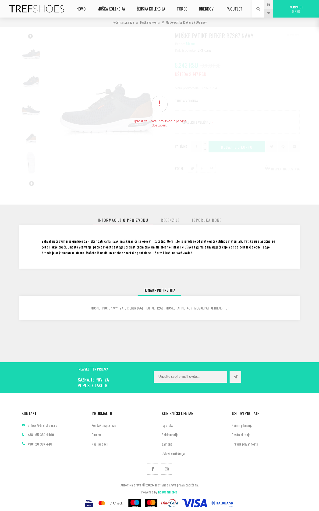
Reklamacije (170, 434)
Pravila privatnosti (245, 443)
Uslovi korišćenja (173, 453)
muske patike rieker (209, 307)
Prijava (272, 4)
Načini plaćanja (242, 425)
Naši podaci (100, 443)
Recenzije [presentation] (170, 220)
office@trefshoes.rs (42, 425)
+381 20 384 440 (40, 443)
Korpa (295, 9)
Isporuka (168, 425)
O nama (97, 434)
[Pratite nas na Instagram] (166, 469)
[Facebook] (152, 469)
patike (150, 307)
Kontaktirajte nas (104, 425)
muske (95, 307)
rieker (131, 307)
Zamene (167, 443)
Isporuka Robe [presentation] (206, 220)
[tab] (123, 220)
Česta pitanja (241, 434)
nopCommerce (168, 491)
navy (114, 307)
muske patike (175, 307)
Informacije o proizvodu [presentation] (123, 220)
